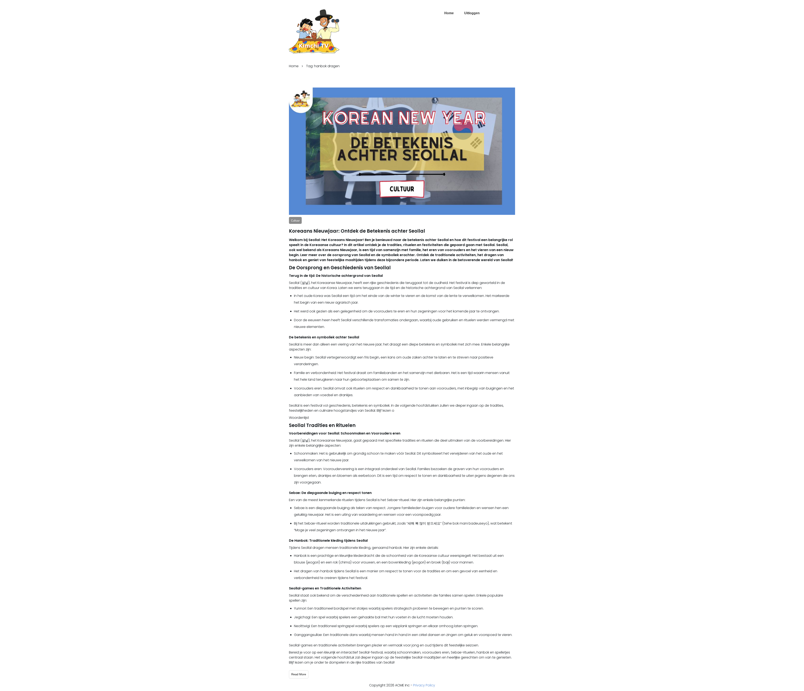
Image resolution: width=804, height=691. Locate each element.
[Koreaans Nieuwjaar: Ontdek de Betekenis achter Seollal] (402, 151)
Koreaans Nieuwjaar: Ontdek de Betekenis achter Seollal (357, 231)
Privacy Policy (424, 685)
